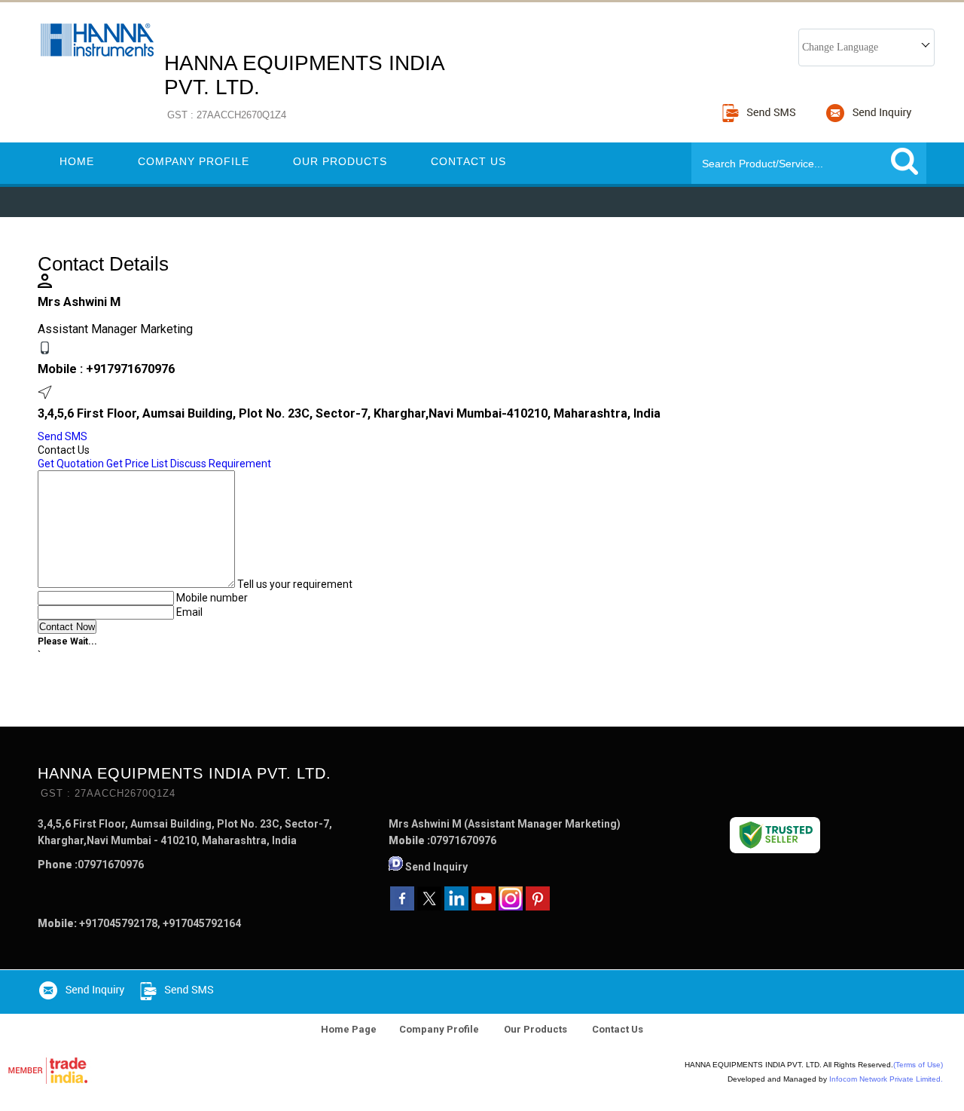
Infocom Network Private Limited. (886, 1079)
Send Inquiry (436, 867)
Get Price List (137, 464)
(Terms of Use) (918, 1064)
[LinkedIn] (456, 906)
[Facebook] (402, 906)
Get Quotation (71, 464)
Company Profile (193, 161)
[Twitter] (429, 906)
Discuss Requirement (220, 464)
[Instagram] (511, 906)
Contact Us (468, 161)
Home (76, 161)
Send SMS (62, 436)
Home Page (349, 1029)
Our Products (340, 161)
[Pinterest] (538, 906)
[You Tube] (483, 906)
